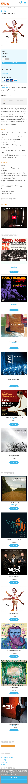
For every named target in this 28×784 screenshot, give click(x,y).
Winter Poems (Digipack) (14, 455)
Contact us (3, 755)
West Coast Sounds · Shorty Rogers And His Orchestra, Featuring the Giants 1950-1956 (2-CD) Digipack (14, 266)
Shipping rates (5, 73)
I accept (14, 781)
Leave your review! (9, 45)
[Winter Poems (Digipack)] (14, 441)
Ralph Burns (14, 418)
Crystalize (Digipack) (14, 687)
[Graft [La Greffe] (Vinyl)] (14, 599)
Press (4, 103)
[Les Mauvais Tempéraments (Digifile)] (14, 636)
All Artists (3, 764)
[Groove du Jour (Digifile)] (14, 562)
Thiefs (6, 7)
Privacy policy (4, 759)
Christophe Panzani (5, 87)
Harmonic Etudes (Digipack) (14, 341)
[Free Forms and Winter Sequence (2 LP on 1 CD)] (14, 403)
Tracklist (11, 100)
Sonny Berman (14, 304)
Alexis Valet (14, 725)
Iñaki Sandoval (14, 342)
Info (4, 100)
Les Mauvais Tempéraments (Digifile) (14, 650)
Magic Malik (14, 541)
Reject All (14, 777)
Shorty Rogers (14, 267)
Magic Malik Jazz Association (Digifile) (14, 539)
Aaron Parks (3, 89)
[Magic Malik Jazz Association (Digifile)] (14, 525)
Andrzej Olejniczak (14, 380)
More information (4, 774)
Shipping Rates (4, 762)
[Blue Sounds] (5, 3)
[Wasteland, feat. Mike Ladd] (14, 488)
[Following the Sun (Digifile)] (14, 710)
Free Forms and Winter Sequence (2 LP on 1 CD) (14, 417)
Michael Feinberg (14, 688)
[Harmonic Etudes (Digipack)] (14, 327)
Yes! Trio (14, 578)
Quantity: (4, 56)
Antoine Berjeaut (14, 504)
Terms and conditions (6, 74)
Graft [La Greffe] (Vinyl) (14, 613)
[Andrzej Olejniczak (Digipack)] (14, 365)
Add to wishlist (15, 66)
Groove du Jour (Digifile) (14, 576)
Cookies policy (4, 760)
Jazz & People (4, 16)
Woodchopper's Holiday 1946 (14, 303)
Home (2, 7)
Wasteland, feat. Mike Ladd (14, 502)
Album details (20, 100)
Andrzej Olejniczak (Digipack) (14, 379)
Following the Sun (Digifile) (14, 724)
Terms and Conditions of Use (7, 757)
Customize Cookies (12, 774)
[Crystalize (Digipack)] (14, 673)
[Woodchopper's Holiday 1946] (14, 289)
